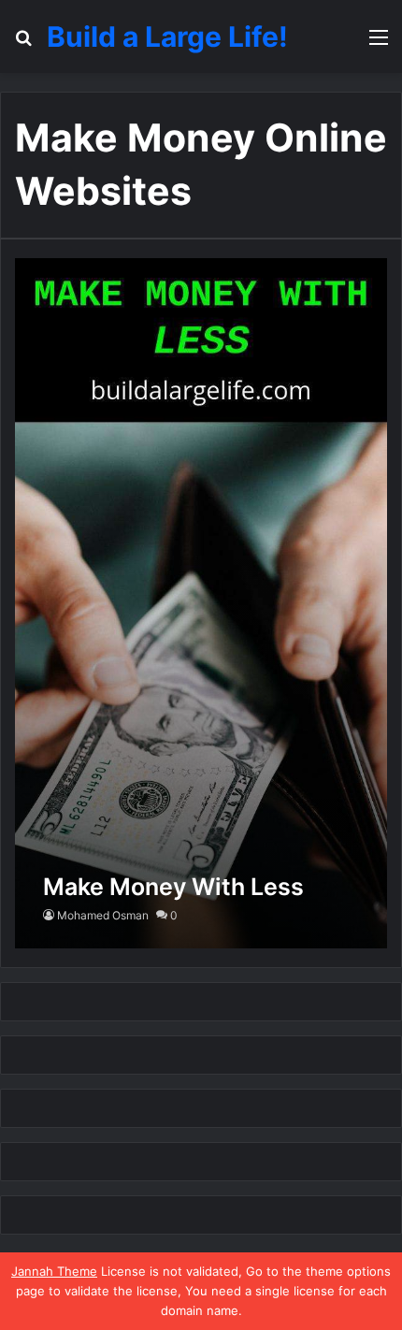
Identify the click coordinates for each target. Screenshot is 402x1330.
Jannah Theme (54, 1271)
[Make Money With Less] (200, 603)
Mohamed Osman (103, 915)
